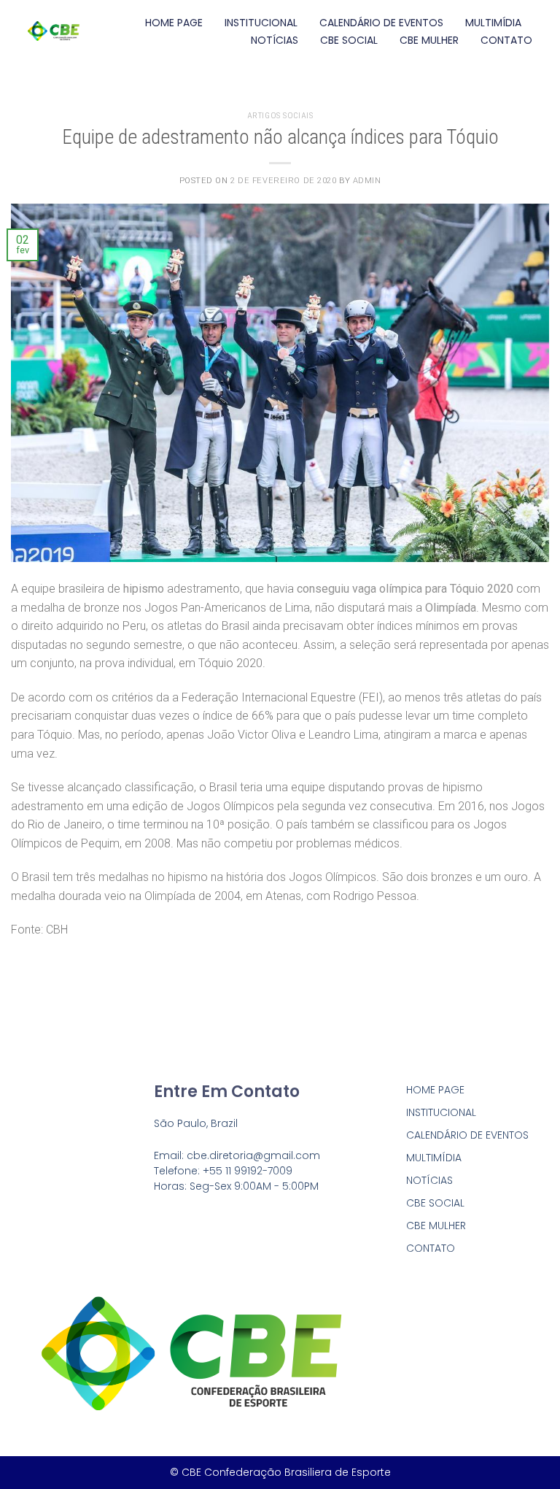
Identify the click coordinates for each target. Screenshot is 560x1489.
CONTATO (506, 40)
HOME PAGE (174, 22)
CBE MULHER (429, 40)
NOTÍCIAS (274, 40)
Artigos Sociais (280, 115)
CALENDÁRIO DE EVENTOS (381, 22)
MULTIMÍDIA (493, 22)
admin (367, 180)
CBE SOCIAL (349, 40)
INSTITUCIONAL (261, 22)
